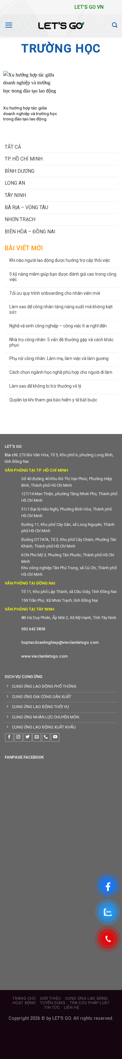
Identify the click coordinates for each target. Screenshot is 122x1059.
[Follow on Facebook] (9, 737)
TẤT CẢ (13, 147)
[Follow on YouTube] (55, 737)
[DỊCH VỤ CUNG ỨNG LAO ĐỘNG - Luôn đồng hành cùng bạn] (61, 25)
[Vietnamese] (67, 5)
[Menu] (9, 25)
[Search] (114, 25)
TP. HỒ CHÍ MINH (24, 159)
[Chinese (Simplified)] (42, 5)
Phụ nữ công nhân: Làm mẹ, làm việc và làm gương (59, 358)
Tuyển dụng (52, 1003)
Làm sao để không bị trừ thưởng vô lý (45, 386)
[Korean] (61, 5)
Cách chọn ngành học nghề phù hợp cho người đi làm (60, 372)
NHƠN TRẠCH (20, 219)
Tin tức (52, 1007)
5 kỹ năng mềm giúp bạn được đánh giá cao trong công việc (62, 277)
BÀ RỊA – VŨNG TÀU (26, 207)
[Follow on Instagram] (18, 737)
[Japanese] (55, 5)
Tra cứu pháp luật (89, 1003)
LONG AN (15, 183)
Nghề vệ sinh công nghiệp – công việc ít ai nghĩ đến (58, 325)
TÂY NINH (15, 195)
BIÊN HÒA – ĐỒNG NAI (30, 232)
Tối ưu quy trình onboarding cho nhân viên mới (54, 293)
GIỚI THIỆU (50, 998)
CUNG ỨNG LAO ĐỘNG (86, 998)
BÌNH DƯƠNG (19, 171)
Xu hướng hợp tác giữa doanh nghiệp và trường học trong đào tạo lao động (30, 113)
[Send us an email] (37, 737)
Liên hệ (71, 1007)
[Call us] (46, 737)
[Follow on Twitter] (27, 737)
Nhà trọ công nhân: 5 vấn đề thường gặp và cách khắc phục (61, 342)
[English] (48, 5)
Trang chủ (24, 998)
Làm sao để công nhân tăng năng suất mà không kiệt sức (61, 309)
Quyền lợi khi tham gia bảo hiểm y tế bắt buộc (53, 399)
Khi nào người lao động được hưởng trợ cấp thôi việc (59, 260)
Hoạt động (24, 1003)
